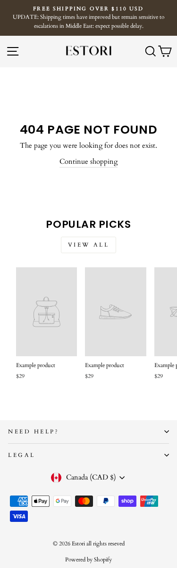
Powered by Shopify (88, 559)
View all (89, 244)
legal (21, 455)
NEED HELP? (33, 431)
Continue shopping (88, 161)
